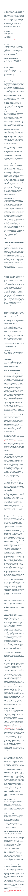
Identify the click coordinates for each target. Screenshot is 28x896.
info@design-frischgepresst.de (16, 39)
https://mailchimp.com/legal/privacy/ (11, 720)
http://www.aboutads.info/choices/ (10, 440)
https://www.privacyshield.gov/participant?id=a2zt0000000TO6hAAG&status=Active (12, 727)
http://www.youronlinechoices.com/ (13, 442)
